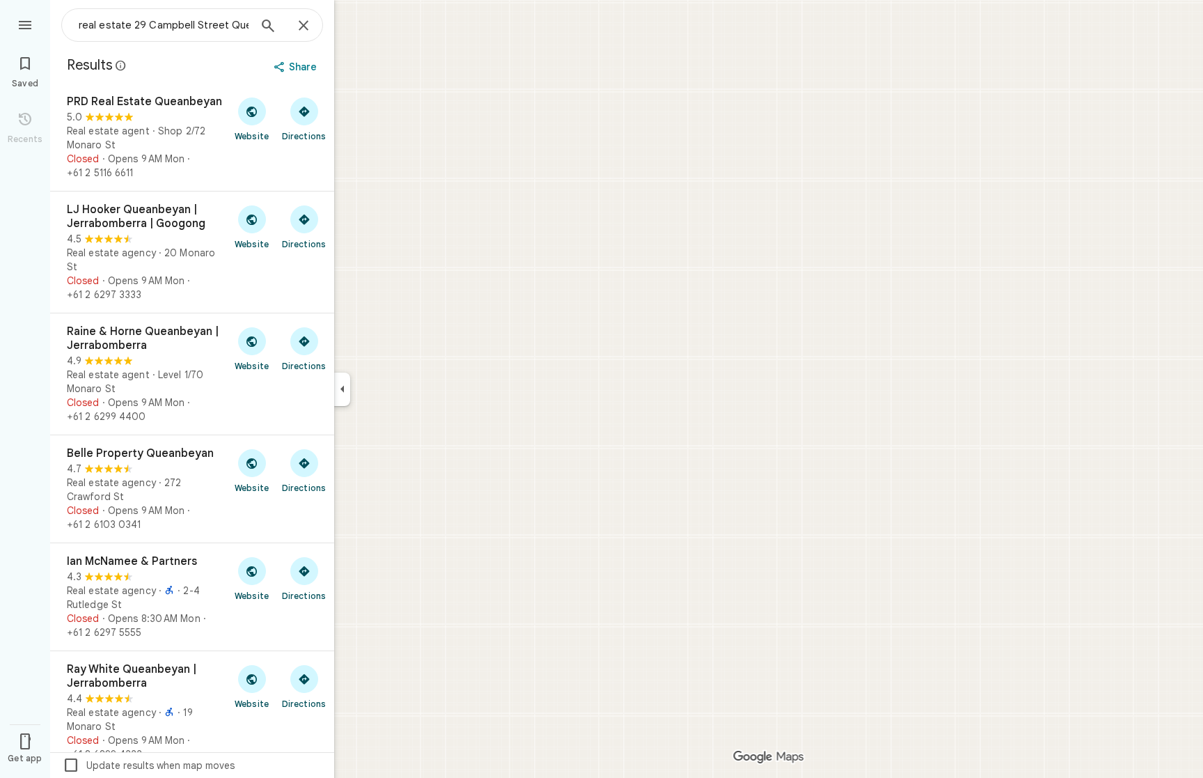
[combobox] (164, 25)
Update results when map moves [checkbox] (149, 765)
